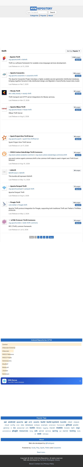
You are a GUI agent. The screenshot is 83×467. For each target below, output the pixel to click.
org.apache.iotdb (15, 223)
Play (37, 448)
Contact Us (39, 464)
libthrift (24, 59)
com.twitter (13, 205)
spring (55, 431)
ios (14, 428)
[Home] (41, 10)
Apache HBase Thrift (17, 107)
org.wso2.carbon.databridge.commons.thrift (51, 155)
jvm (27, 428)
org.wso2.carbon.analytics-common (21, 155)
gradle (75, 425)
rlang (32, 431)
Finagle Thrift (15, 202)
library (39, 428)
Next (51, 237)
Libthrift (13, 170)
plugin (15, 431)
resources (24, 431)
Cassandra (57, 448)
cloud (7, 425)
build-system (53, 422)
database (29, 425)
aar (5, 422)
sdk (36, 431)
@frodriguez (49, 443)
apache (20, 422)
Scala (33, 448)
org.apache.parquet (16, 189)
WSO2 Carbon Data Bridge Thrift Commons (26, 152)
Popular (43, 15)
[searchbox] (36, 12)
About (50, 15)
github (69, 425)
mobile (59, 428)
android (12, 422)
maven (52, 428)
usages (76, 57)
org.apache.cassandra (17, 76)
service (48, 431)
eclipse (37, 425)
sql (60, 431)
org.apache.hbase (15, 109)
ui (35, 434)
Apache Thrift (15, 57)
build (43, 422)
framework (61, 425)
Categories (34, 15)
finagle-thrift (22, 205)
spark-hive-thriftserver (31, 139)
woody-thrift (26, 93)
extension (52, 425)
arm (31, 422)
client (70, 422)
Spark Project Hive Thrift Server (21, 136)
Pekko (47, 448)
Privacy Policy (49, 464)
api (26, 422)
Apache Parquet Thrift (18, 186)
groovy (6, 428)
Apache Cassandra (17, 73)
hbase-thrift (27, 109)
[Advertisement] (41, 2)
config (12, 425)
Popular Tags (41, 418)
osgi (78, 428)
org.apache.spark (15, 139)
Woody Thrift (15, 91)
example (44, 425)
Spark (42, 448)
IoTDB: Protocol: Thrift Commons (23, 220)
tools (78, 431)
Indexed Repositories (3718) (41, 340)
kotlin (32, 428)
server (42, 431)
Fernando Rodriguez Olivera (50, 460)
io (11, 428)
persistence (7, 431)
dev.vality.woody (15, 93)
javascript (21, 428)
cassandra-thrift (32, 76)
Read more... (41, 452)
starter (66, 431)
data (22, 425)
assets (37, 422)
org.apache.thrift (15, 59)
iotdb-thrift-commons (30, 223)
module (67, 428)
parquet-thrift (29, 189)
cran (18, 425)
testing (73, 431)
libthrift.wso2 (13, 173)
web (39, 434)
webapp (45, 434)
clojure (76, 422)
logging (46, 428)
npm (73, 428)
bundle (63, 422)
